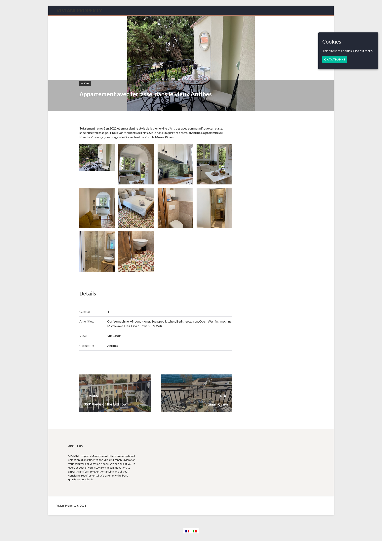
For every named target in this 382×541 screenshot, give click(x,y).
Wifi (159, 326)
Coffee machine (118, 321)
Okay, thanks (334, 59)
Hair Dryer (131, 326)
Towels (145, 326)
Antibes (85, 83)
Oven (203, 321)
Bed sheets (183, 321)
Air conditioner (140, 321)
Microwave (115, 326)
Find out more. (363, 51)
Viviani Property (79, 10)
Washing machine (219, 321)
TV (153, 326)
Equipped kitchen (163, 321)
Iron (195, 321)
